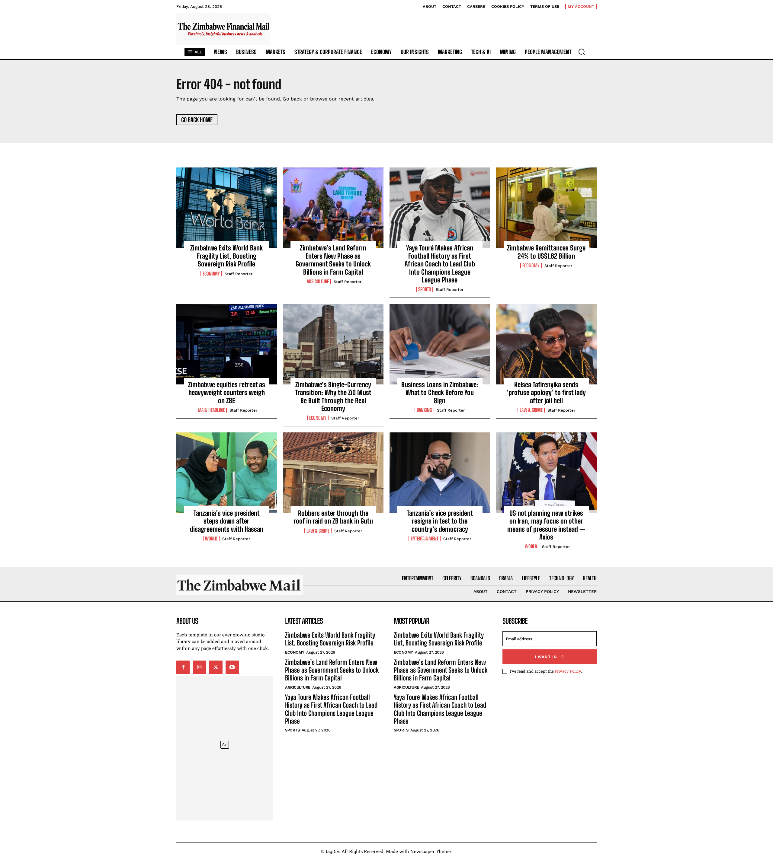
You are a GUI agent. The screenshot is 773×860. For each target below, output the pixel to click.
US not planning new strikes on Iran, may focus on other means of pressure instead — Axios (546, 525)
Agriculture (318, 281)
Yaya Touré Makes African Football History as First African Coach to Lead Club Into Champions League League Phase (440, 264)
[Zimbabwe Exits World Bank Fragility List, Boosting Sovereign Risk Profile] (226, 207)
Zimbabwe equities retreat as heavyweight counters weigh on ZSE (226, 393)
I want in (546, 657)
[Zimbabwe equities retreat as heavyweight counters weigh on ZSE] (226, 344)
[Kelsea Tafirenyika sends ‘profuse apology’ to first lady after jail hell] (546, 344)
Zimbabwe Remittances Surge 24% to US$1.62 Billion (546, 252)
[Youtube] (232, 667)
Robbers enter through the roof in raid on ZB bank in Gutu (333, 517)
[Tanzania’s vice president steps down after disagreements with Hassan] (226, 472)
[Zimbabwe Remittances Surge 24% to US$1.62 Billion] (546, 207)
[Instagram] (199, 667)
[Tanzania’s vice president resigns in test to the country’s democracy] (440, 472)
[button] (581, 51)
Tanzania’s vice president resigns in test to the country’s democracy (440, 521)
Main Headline (211, 410)
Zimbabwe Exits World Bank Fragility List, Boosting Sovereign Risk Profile (226, 256)
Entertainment (424, 538)
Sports (424, 289)
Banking (424, 410)
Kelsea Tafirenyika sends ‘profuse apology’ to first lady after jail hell (546, 393)
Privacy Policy (568, 671)
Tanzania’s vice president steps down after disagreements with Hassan (226, 521)
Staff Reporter (238, 274)
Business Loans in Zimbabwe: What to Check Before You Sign (439, 393)
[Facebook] (183, 667)
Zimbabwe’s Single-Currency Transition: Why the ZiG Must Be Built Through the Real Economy (333, 396)
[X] (215, 667)
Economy (211, 273)
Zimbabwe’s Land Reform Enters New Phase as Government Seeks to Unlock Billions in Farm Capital (333, 260)
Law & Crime (531, 410)
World (211, 538)
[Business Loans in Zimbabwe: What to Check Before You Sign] (440, 344)
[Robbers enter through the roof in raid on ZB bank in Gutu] (333, 472)
